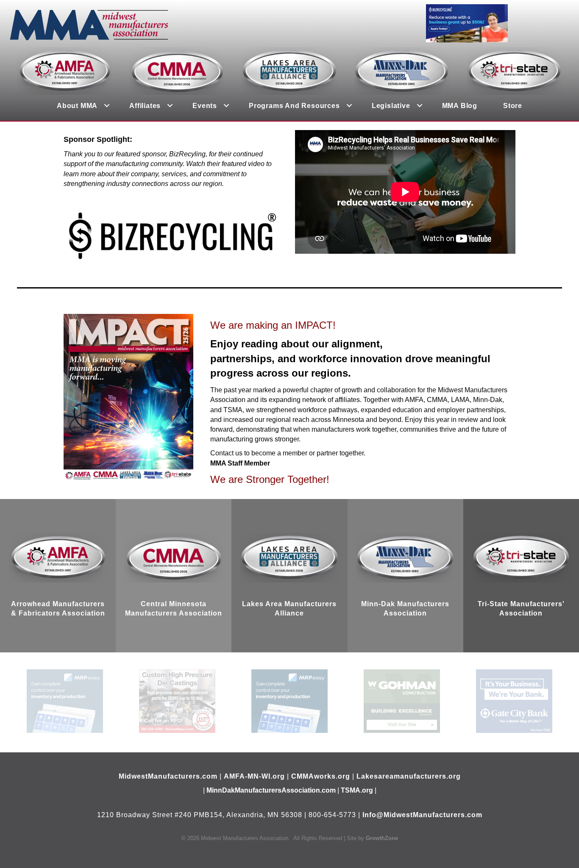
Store (512, 105)
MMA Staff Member (240, 463)
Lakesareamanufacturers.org (408, 776)
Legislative (391, 105)
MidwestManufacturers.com (168, 776)
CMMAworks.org (320, 776)
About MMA (77, 105)
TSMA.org (357, 790)
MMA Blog (459, 105)
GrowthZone (382, 838)
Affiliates (145, 105)
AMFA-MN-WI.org (254, 776)
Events (204, 105)
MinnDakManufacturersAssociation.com (271, 790)
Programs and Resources (294, 105)
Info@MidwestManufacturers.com (422, 814)
